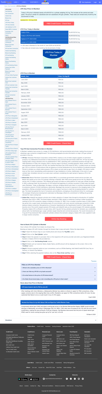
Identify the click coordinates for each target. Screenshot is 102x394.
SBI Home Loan (60, 339)
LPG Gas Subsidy (9, 24)
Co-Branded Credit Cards (12, 351)
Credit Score (31, 335)
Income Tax (41, 367)
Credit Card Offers (49, 362)
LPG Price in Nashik (10, 182)
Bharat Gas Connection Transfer (11, 91)
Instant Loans (45, 353)
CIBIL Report (31, 341)
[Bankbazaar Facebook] (75, 379)
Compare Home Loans (60, 335)
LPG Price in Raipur (10, 164)
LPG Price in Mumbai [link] (21, 6)
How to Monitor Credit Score (33, 352)
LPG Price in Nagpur (10, 180)
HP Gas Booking (9, 55)
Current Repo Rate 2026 (61, 354)
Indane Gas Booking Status (10, 58)
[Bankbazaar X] (67, 379)
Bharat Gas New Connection (9, 45)
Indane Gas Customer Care (11, 78)
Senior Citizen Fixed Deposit (75, 346)
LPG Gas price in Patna (11, 138)
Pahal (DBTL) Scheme (11, 29)
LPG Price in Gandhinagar (8, 193)
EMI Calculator (88, 353)
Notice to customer (60, 385)
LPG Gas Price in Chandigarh (9, 131)
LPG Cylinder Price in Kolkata (10, 105)
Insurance (47, 326)
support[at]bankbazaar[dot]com (53, 378)
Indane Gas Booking (10, 50)
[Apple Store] (34, 379)
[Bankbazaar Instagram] (79, 379)
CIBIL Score (31, 339)
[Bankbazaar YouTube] (83, 379)
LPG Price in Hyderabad (11, 118)
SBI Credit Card (10, 345)
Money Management (69, 362)
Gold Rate (59, 367)
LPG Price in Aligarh (10, 171)
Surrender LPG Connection (9, 32)
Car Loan (34, 367)
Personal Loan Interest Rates (45, 350)
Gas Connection (11, 6)
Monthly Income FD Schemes (75, 354)
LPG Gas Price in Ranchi (11, 148)
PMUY (7, 35)
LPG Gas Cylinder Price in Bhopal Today (11, 157)
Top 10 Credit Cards (11, 349)
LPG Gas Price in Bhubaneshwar (9, 127)
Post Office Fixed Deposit (74, 342)
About (21, 385)
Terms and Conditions (47, 385)
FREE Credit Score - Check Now (59, 24)
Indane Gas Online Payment (10, 68)
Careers (26, 385)
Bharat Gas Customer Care (10, 81)
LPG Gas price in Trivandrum (9, 141)
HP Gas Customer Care (11, 85)
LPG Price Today (9, 22)
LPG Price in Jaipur (10, 120)
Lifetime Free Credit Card (12, 347)
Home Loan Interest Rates (61, 346)
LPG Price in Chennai (10, 122)
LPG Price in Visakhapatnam (9, 185)
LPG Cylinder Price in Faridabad (10, 153)
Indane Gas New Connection (9, 41)
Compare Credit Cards (12, 335)
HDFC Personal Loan (47, 341)
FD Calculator (87, 348)
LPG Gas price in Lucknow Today (9, 135)
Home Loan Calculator (90, 339)
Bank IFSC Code (50, 367)
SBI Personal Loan (47, 339)
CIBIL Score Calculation (31, 344)
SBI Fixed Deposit (74, 335)
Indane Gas (8, 15)
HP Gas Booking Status (11, 65)
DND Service (70, 385)
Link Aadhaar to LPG (10, 27)
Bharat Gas (8, 18)
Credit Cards (40, 326)
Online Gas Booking (58, 219)
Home (5, 6)
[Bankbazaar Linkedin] (71, 379)
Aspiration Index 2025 (68, 326)
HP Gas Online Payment (11, 75)
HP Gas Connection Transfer (10, 95)
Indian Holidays (67, 367)
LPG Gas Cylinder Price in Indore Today (11, 161)
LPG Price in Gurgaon (10, 124)
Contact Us (33, 385)
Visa (74, 367)
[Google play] (23, 379)
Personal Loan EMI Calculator (89, 341)
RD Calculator (87, 351)
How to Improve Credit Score (32, 348)
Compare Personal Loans (47, 335)
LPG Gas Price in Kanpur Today (11, 145)
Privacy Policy (78, 385)
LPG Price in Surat (10, 173)
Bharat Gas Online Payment (10, 72)
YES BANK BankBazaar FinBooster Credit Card (15, 338)
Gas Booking (8, 11)
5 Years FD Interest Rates (75, 350)
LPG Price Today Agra (11, 150)
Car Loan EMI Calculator (87, 345)
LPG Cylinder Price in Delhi (10, 101)
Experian (30, 337)
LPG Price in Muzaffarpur (11, 166)
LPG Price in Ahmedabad (11, 169)
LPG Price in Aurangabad (11, 190)
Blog (39, 385)
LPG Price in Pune (10, 175)
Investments (58, 362)
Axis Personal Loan (47, 343)
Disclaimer (94, 261)
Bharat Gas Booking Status (10, 62)
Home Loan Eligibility (59, 350)
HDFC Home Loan (61, 341)
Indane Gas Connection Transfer (11, 88)
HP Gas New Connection (11, 48)
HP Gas (7, 20)
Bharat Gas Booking (10, 53)
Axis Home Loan (60, 343)
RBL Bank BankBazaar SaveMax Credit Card (14, 341)
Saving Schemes (56, 326)
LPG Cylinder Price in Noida (10, 112)
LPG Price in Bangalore (11, 115)
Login (95, 2)
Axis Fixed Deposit (74, 339)
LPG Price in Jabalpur (11, 188)
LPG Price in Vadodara (11, 178)
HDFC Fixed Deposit (75, 337)
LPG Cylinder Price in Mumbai (10, 108)
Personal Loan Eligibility (45, 346)
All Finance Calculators (87, 335)
